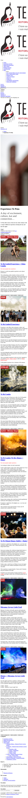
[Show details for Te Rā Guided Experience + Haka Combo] (13, 261)
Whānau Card (6, 741)
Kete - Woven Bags (13, 755)
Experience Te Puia (7, 738)
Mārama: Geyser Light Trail (11, 607)
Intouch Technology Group (12, 794)
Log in (2, 84)
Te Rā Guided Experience (10, 324)
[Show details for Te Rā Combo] (13, 391)
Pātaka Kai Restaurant (8, 740)
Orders (5, 777)
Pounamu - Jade (12, 749)
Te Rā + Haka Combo (11, 358)
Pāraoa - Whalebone (13, 750)
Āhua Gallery (6, 742)
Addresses (5, 779)
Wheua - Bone (12, 753)
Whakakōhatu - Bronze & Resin (13, 756)
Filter (2, 229)
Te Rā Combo (6, 394)
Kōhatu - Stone (12, 751)
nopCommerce (9, 796)
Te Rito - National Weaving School (14, 754)
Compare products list (5, 232)
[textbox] (14, 88)
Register (2, 85)
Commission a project (11, 759)
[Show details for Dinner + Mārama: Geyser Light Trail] (13, 673)
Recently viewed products (9, 780)
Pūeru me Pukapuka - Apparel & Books (15, 758)
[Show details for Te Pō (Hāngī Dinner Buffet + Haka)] (13, 537)
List (16, 231)
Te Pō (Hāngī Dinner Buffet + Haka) (14, 541)
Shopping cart (5, 96)
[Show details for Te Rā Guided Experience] (13, 321)
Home (4, 131)
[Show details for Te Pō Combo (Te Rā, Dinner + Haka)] (13, 454)
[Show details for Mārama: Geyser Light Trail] (13, 604)
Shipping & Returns (7, 773)
